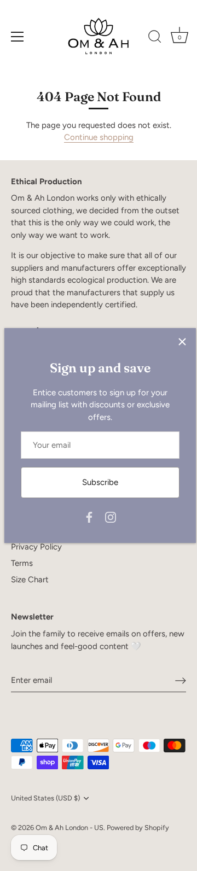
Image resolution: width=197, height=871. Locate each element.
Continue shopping (99, 137)
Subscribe (100, 482)
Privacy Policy (36, 547)
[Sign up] (180, 680)
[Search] (155, 38)
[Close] (182, 342)
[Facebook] (89, 516)
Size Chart (30, 579)
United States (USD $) (45, 798)
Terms (22, 563)
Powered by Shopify (138, 827)
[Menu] (17, 37)
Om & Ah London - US (69, 827)
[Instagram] (110, 516)
